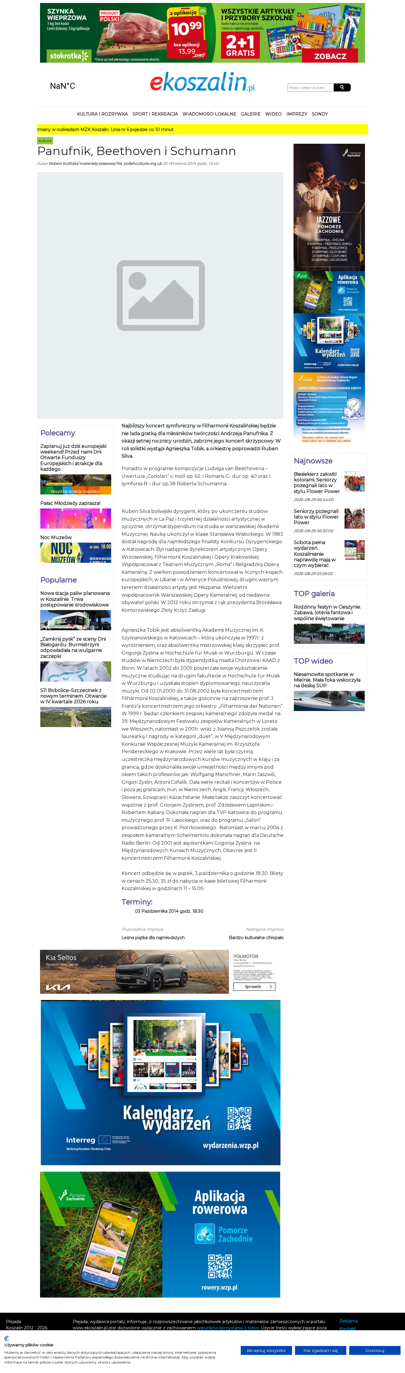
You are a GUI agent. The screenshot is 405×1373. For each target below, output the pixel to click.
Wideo (273, 60)
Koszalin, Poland (80, 32)
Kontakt (347, 1275)
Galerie (251, 60)
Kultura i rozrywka (102, 60)
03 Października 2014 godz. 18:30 (169, 857)
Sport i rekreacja (155, 60)
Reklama (348, 1267)
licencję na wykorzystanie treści (122, 1286)
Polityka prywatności (360, 1283)
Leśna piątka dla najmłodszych (153, 884)
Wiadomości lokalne (209, 60)
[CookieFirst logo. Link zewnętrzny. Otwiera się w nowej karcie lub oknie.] (6, 1338)
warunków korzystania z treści (228, 1274)
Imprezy (296, 60)
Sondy (320, 60)
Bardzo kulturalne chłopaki (256, 884)
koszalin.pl (351, 1291)
